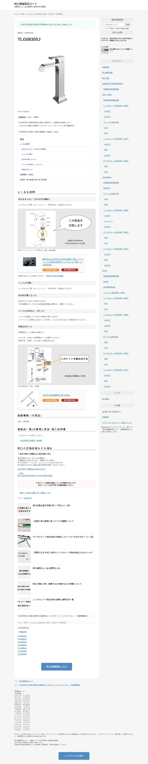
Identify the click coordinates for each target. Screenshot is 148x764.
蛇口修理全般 (107, 73)
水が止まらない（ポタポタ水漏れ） (35, 149)
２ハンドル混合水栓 (111, 122)
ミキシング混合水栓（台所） (114, 293)
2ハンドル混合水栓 (110, 337)
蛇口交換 (105, 78)
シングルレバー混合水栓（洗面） (116, 106)
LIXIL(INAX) (106, 177)
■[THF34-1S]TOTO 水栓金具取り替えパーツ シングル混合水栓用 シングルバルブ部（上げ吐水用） (63, 262)
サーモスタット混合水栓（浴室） (116, 161)
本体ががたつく (27, 169)
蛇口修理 (105, 399)
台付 (106, 128)
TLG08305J (22, 651)
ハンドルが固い (27, 154)
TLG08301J (22, 639)
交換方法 (106, 188)
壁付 (106, 133)
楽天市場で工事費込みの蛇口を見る (31, 469)
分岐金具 (105, 67)
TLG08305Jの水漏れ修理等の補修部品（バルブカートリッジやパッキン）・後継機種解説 (49, 685)
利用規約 (105, 417)
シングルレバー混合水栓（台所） (116, 139)
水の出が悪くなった (29, 159)
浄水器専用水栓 (109, 287)
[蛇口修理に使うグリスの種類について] (117, 54)
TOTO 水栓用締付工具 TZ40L (56, 395)
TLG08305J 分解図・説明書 (31, 441)
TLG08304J (22, 648)
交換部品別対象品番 (111, 89)
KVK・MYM (106, 95)
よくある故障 (25, 144)
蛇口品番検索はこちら (56, 666)
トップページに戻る (74, 756)
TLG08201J (22, 636)
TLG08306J (22, 654)
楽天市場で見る (70, 270)
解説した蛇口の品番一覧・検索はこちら (35, 493)
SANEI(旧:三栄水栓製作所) (112, 84)
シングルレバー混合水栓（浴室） (116, 298)
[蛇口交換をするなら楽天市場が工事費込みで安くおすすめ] (117, 43)
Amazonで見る (51, 270)
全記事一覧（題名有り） (111, 412)
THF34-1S (27, 498)
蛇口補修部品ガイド (25, 3)
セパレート (108, 221)
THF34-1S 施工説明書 (54, 276)
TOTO (104, 271)
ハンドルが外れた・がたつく (32, 164)
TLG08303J (22, 645)
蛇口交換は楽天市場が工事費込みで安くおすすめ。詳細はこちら (47, 24)
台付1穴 (107, 117)
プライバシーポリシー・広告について (117, 423)
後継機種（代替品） (27, 174)
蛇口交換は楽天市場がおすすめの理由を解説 (35, 476)
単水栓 (105, 282)
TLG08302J (22, 642)
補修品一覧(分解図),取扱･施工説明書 (33, 180)
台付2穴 (107, 111)
